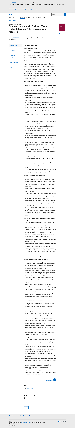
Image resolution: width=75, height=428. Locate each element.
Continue (26, 407)
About (10, 17)
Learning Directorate (16, 37)
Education (12, 38)
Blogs (44, 17)
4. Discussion (12, 55)
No (26, 400)
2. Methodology (12, 50)
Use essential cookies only (24, 9)
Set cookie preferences (35, 9)
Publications (22, 17)
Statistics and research (30, 17)
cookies (14, 2)
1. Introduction (12, 47)
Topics (14, 17)
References (12, 60)
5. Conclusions (12, 57)
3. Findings (12, 52)
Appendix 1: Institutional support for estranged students (14, 64)
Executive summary (13, 45)
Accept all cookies (13, 9)
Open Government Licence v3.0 (26, 422)
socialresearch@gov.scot (32, 388)
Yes (26, 398)
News (18, 17)
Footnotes (11, 67)
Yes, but (27, 403)
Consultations (38, 17)
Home (10, 20)
